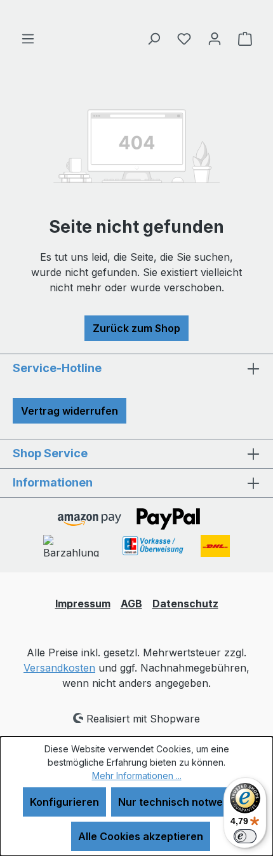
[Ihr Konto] (214, 38)
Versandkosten (59, 667)
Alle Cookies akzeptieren (140, 836)
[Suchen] (153, 38)
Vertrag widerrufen (69, 410)
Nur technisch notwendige (184, 802)
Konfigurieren (64, 802)
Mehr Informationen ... (137, 775)
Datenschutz (185, 603)
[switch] (245, 836)
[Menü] (28, 38)
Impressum (82, 603)
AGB (131, 603)
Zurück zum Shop (136, 328)
